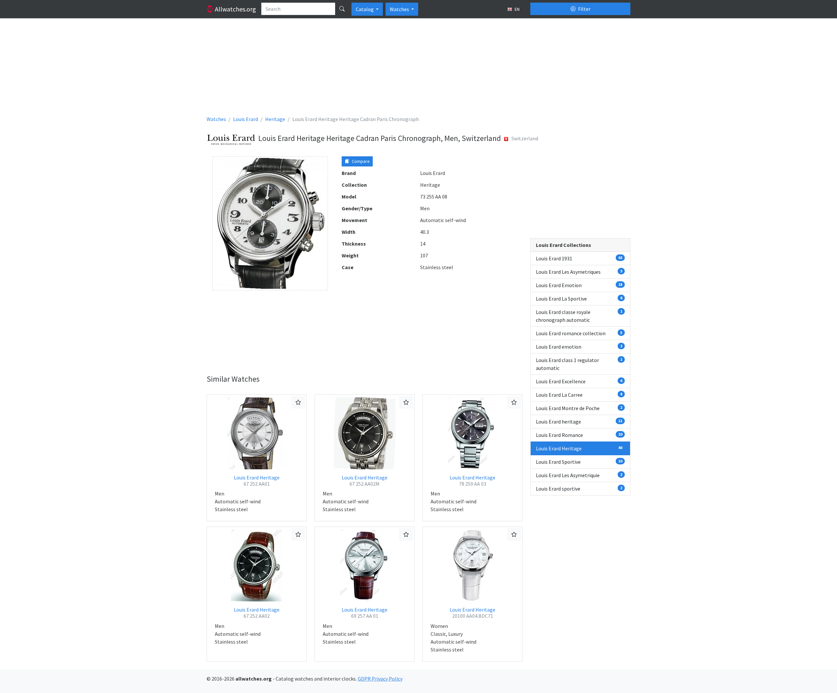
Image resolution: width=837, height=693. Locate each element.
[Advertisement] (403, 69)
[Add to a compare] (298, 402)
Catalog (365, 9)
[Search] (342, 9)
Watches (400, 9)
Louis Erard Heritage (257, 480)
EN (517, 9)
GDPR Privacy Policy (380, 678)
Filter (583, 9)
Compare (360, 161)
